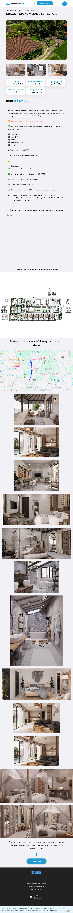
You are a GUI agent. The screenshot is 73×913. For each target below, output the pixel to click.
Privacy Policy (53, 910)
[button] (45, 3)
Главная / (9, 10)
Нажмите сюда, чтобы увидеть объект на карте (28, 121)
